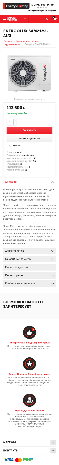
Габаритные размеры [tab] (18, 259)
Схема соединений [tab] (16, 267)
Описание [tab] (11, 181)
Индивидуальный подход (29, 410)
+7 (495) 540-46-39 (42, 4)
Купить (31, 130)
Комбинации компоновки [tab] (20, 283)
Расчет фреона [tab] (14, 275)
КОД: (9, 145)
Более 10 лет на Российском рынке (29, 374)
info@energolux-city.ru (42, 10)
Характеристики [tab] (15, 250)
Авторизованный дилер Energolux (30, 342)
